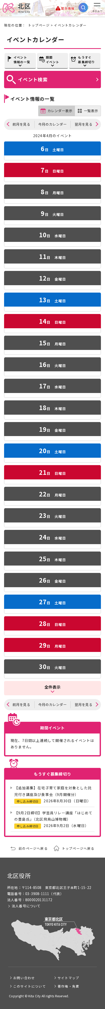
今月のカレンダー (52, 124)
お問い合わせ (24, 977)
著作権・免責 (68, 986)
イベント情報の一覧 (22, 59)
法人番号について (26, 905)
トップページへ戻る (78, 848)
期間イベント (52, 59)
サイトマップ (68, 977)
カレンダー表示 (59, 110)
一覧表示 (91, 110)
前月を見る (21, 124)
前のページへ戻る (33, 848)
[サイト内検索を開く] (83, 7)
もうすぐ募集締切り (86, 59)
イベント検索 (33, 79)
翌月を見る (84, 124)
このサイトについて (29, 986)
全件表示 (52, 687)
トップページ (39, 25)
